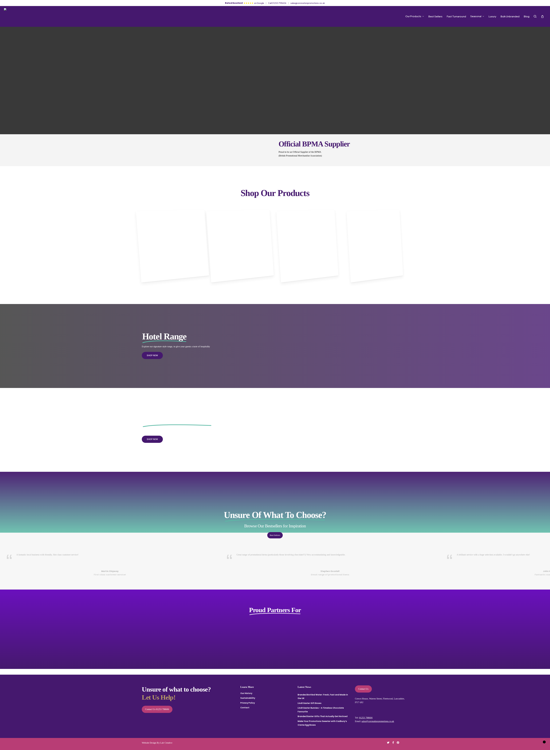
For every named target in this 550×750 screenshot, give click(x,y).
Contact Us (363, 689)
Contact (244, 707)
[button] (152, 355)
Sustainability (247, 698)
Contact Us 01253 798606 (157, 709)
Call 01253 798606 (277, 3)
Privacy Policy (247, 702)
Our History (246, 693)
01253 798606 (366, 717)
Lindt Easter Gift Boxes (309, 703)
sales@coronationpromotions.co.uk (307, 3)
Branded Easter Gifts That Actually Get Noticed (322, 716)
